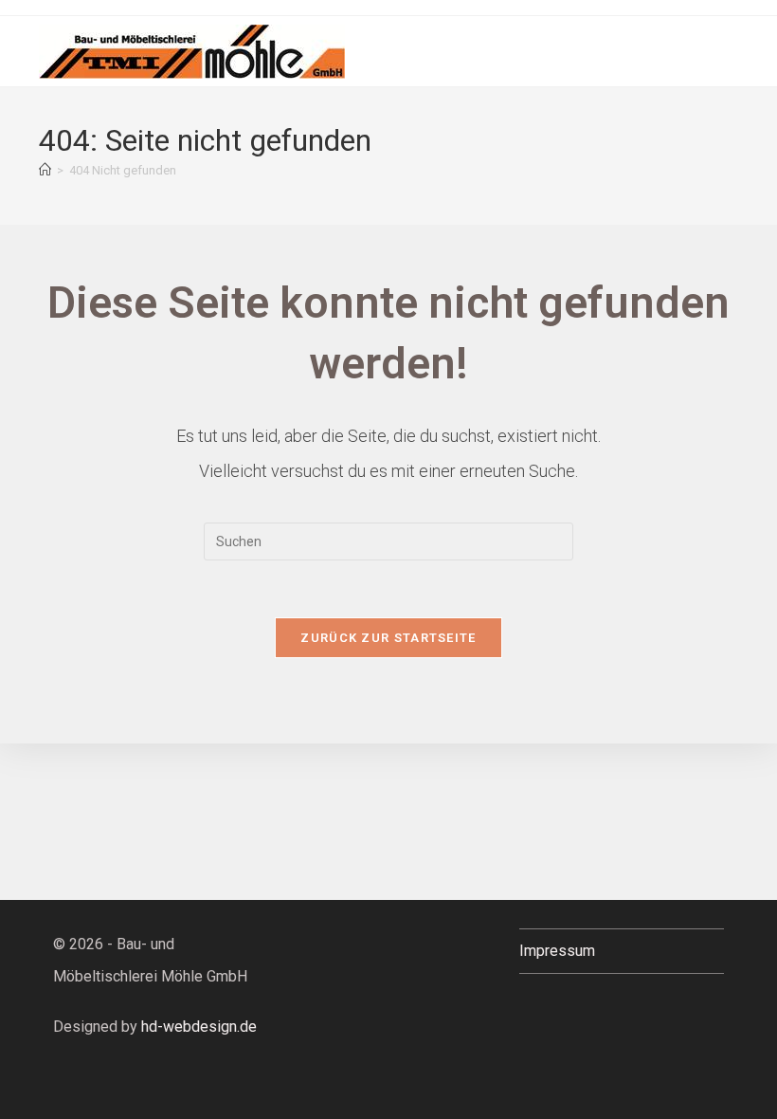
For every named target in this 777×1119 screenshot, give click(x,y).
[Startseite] (45, 170)
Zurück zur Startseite (388, 638)
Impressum (557, 951)
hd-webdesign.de (199, 1027)
